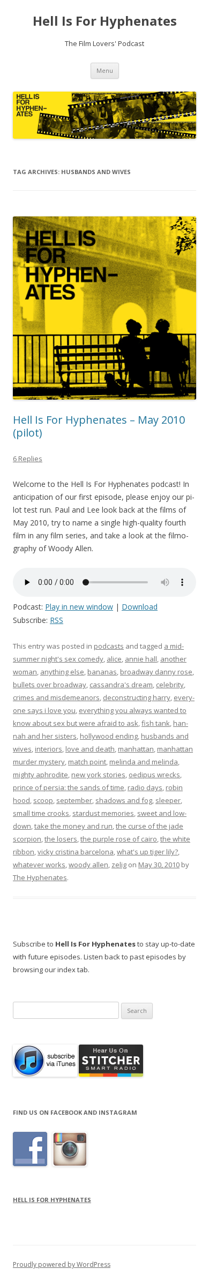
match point (87, 762)
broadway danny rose (156, 672)
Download (140, 607)
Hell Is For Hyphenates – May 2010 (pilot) (99, 426)
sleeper (168, 800)
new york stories (98, 774)
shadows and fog (123, 800)
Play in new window (79, 607)
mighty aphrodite (40, 774)
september (74, 800)
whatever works (39, 864)
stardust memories (103, 813)
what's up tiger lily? (147, 852)
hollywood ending (109, 736)
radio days (145, 787)
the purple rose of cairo (118, 839)
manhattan (136, 749)
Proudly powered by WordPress (61, 1264)
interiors (48, 749)
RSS (56, 620)
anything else (62, 672)
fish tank (155, 723)
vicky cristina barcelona (76, 852)
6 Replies (27, 458)
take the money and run (73, 826)
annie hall (141, 659)
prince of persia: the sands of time (68, 787)
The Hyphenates (40, 877)
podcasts (109, 646)
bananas (102, 672)
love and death (90, 749)
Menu (104, 70)
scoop (43, 800)
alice (114, 659)
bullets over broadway (49, 684)
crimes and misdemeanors (56, 697)
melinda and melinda (143, 762)
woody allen (88, 864)
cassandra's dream (121, 684)
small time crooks (41, 813)
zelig (118, 864)
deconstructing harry (136, 697)
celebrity (170, 684)
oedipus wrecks (154, 774)
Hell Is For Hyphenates (105, 21)
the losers (60, 839)
